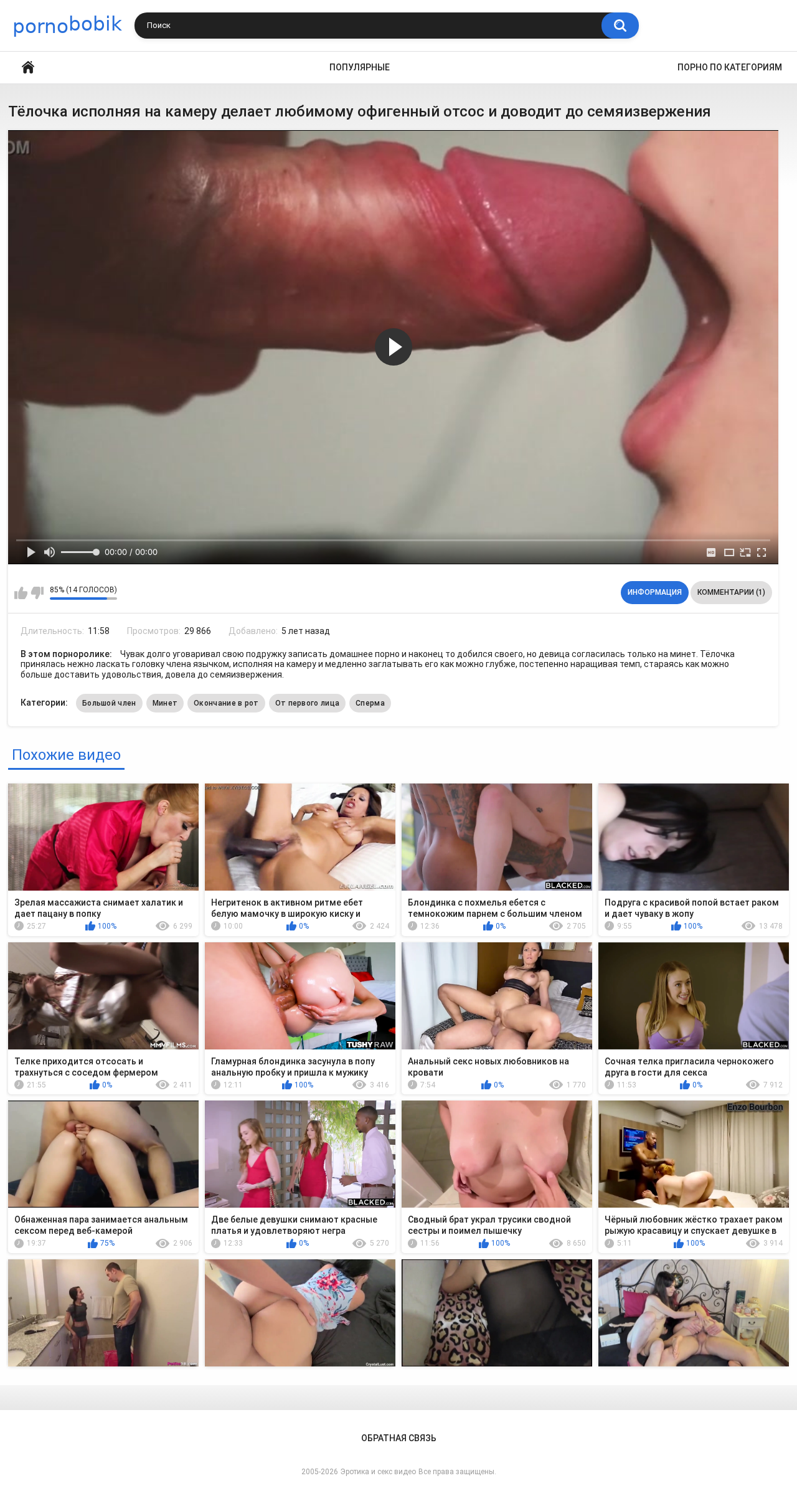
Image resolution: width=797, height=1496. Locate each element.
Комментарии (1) (731, 592)
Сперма (370, 703)
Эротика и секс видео (378, 1471)
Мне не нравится (37, 593)
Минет (165, 703)
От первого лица (307, 703)
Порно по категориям (729, 67)
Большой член (109, 703)
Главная (28, 67)
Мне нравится (20, 593)
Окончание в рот (226, 703)
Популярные (359, 67)
